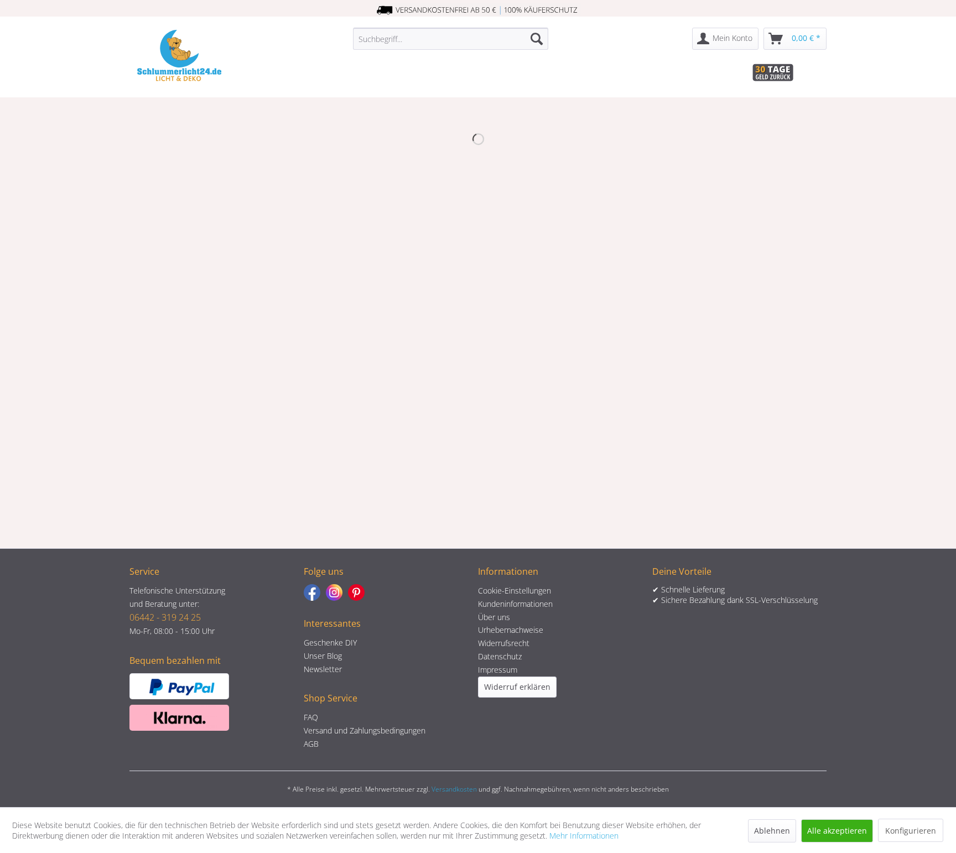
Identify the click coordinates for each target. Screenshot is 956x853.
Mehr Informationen (584, 835)
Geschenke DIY (330, 642)
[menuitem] (450, 39)
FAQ (311, 717)
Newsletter (323, 669)
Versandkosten (454, 789)
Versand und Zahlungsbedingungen (364, 730)
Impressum (497, 669)
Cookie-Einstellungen (514, 590)
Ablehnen (772, 830)
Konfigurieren (910, 830)
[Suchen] (536, 39)
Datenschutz (500, 656)
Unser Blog (323, 656)
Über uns (494, 617)
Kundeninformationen (515, 604)
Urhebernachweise (510, 630)
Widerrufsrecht (503, 643)
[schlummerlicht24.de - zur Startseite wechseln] (179, 55)
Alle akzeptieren (837, 830)
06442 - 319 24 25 (165, 617)
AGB (311, 743)
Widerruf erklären (517, 687)
